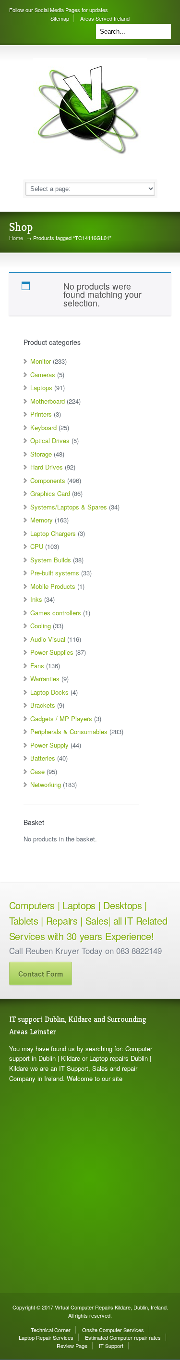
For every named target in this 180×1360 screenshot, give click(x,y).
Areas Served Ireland (105, 18)
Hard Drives (46, 466)
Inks (36, 599)
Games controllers (55, 612)
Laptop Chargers (53, 533)
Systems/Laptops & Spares (68, 506)
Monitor (40, 361)
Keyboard (43, 427)
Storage (41, 453)
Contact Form (40, 974)
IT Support (111, 1345)
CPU (36, 546)
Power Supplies (51, 652)
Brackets (42, 705)
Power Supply (49, 745)
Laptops (41, 387)
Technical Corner (51, 1330)
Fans (37, 665)
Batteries (42, 758)
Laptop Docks (49, 692)
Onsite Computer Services (113, 1330)
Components (47, 480)
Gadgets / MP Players (61, 718)
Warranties (45, 678)
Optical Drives (50, 440)
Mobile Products (52, 586)
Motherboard (47, 401)
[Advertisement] (90, 1188)
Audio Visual (47, 639)
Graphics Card (50, 493)
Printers (41, 414)
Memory (41, 519)
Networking (45, 784)
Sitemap (59, 18)
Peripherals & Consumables (69, 731)
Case (37, 771)
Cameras (42, 374)
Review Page (72, 1345)
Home (16, 238)
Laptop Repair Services (46, 1337)
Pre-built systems (54, 572)
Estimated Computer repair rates (123, 1337)
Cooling (40, 625)
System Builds (50, 559)
